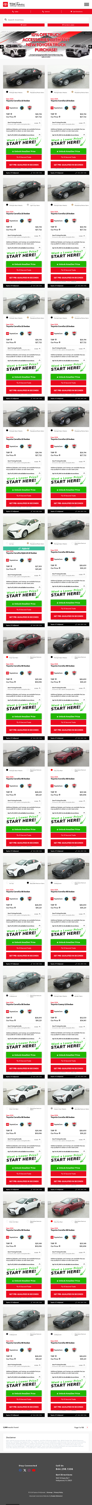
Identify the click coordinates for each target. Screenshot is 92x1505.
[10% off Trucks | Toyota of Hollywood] (46, 45)
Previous (2, 47)
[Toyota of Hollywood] (19, 4)
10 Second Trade (25, 157)
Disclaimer (88, 33)
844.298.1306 (37, 173)
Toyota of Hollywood (12, 173)
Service (47, 11)
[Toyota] (5, 4)
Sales (16, 11)
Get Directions (77, 11)
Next (90, 47)
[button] (43, 74)
